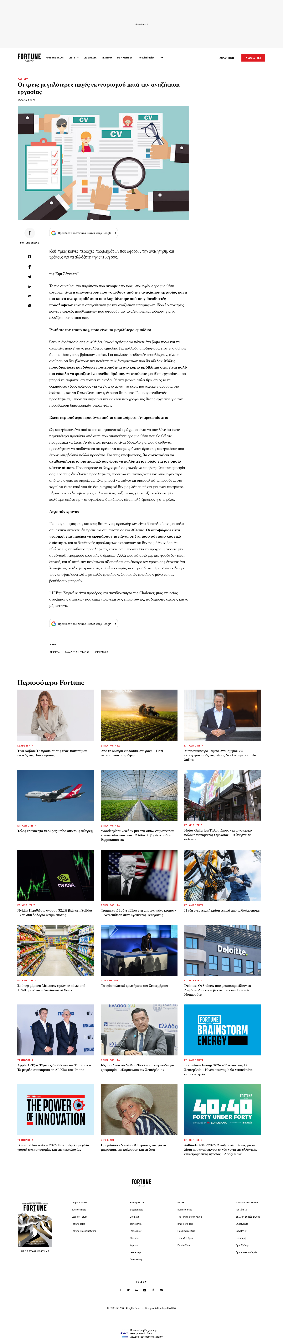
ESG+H (181, 1202)
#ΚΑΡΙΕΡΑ (55, 652)
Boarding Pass (185, 1209)
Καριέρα (134, 1245)
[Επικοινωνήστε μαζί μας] (161, 1290)
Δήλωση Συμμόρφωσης (248, 1216)
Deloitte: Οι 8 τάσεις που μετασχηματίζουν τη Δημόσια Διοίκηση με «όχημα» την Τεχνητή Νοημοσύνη (217, 990)
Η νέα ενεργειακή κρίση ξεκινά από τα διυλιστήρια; (222, 910)
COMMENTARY (109, 980)
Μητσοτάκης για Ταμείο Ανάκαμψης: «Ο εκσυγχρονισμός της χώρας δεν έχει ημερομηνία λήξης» (220, 755)
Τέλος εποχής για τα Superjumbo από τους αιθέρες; (55, 831)
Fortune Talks (78, 1223)
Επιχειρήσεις (136, 1209)
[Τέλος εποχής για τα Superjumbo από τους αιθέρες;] (55, 795)
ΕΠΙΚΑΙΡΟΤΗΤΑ (110, 745)
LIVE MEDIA (90, 57)
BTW (173, 1308)
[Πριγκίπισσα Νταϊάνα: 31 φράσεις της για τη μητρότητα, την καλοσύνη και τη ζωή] (139, 1109)
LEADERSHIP (25, 745)
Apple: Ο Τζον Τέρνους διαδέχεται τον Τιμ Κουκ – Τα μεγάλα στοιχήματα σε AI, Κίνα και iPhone (54, 1067)
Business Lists (79, 1209)
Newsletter (241, 1231)
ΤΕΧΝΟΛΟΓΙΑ (25, 1060)
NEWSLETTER (253, 57)
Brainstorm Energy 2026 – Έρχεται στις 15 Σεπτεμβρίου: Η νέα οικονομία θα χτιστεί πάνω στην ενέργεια (219, 1069)
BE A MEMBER (124, 57)
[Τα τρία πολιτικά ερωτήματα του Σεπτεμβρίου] (139, 950)
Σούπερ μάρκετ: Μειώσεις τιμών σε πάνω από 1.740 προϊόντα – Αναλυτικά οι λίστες (51, 987)
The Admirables (146, 57)
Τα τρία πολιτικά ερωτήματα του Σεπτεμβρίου (134, 985)
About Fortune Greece (247, 1202)
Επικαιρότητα (137, 1202)
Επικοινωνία (242, 1223)
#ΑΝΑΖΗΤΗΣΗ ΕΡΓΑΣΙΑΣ (77, 652)
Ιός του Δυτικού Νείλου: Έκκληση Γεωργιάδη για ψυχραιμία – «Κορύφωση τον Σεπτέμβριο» (137, 1067)
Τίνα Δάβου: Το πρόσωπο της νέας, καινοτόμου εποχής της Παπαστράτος (52, 753)
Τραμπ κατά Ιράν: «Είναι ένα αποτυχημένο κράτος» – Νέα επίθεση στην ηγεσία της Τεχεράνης (138, 912)
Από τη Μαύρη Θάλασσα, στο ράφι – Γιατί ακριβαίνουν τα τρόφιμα (132, 753)
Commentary (136, 1259)
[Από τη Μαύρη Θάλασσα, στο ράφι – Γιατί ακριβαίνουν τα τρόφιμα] (139, 715)
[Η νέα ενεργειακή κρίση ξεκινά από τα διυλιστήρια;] (222, 875)
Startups (134, 1238)
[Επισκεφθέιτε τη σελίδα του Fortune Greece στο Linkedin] (136, 1290)
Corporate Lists (79, 1202)
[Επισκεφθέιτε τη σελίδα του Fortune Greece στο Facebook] (120, 1290)
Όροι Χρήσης (242, 1245)
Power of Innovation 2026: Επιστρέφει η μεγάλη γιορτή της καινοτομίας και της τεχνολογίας (53, 1147)
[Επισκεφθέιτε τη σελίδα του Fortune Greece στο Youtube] (145, 1291)
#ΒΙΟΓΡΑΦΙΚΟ (101, 652)
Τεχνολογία (136, 1223)
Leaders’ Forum (79, 1216)
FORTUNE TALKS (55, 57)
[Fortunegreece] (29, 61)
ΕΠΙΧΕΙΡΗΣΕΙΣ (193, 825)
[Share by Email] (29, 296)
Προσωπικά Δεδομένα (247, 1252)
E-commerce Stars (186, 1231)
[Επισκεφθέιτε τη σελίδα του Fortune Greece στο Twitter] (128, 1290)
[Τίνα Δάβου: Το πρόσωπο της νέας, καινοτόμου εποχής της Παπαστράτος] (55, 715)
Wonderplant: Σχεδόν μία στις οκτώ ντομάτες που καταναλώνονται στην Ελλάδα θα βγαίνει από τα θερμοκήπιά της (137, 835)
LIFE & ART (108, 1140)
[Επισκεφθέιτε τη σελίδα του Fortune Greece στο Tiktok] (153, 1290)
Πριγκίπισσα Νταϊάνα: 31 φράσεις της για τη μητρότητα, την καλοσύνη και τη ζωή (133, 1147)
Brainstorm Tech (185, 1223)
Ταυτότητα (241, 1209)
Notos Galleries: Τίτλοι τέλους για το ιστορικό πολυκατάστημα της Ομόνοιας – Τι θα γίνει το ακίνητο (218, 835)
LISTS (72, 57)
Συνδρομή (241, 1238)
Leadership (135, 1252)
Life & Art (134, 1216)
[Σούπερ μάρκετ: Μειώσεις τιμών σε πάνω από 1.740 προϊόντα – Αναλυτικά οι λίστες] (55, 950)
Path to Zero (184, 1245)
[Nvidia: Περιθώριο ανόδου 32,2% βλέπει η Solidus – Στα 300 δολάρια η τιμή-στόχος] (55, 875)
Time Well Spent (185, 1238)
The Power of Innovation (190, 1216)
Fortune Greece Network (84, 1231)
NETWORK (106, 57)
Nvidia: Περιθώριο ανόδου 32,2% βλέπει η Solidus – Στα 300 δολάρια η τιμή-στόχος (55, 912)
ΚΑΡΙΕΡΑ (23, 78)
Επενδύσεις (136, 1231)
